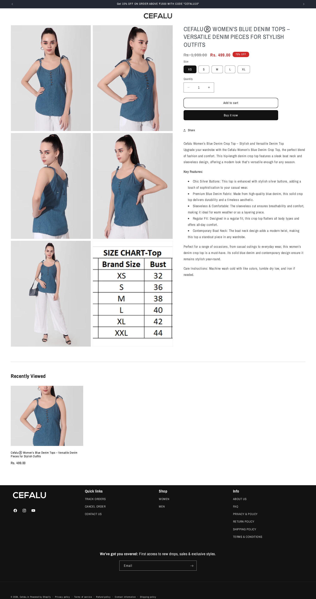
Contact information (125, 596)
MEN (162, 506)
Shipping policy (148, 596)
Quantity (188, 79)
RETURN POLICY (244, 522)
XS (190, 69)
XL (243, 69)
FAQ (235, 506)
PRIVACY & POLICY (245, 514)
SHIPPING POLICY (244, 529)
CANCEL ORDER (95, 506)
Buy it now (231, 115)
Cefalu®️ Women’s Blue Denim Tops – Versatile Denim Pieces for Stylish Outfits (44, 454)
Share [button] (191, 130)
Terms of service (83, 596)
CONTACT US (93, 514)
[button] (36, 16)
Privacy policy (62, 596)
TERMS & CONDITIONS (247, 537)
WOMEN (164, 499)
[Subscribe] (191, 566)
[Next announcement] (303, 4)
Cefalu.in (24, 596)
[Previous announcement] (12, 4)
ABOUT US (240, 499)
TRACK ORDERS (95, 499)
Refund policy (103, 596)
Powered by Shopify (40, 596)
